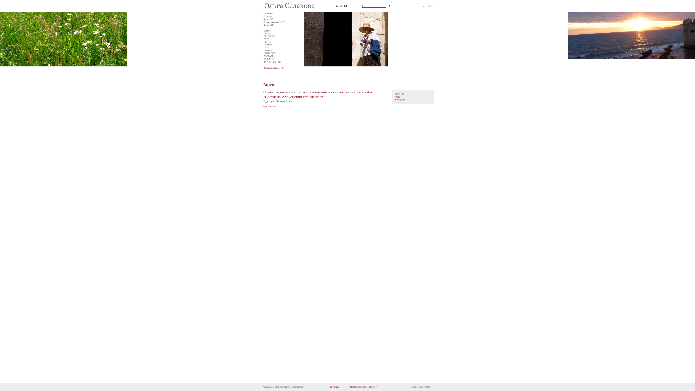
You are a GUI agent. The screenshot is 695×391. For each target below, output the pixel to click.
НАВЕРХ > (335, 387)
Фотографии (400, 99)
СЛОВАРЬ (268, 56)
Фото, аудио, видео (272, 68)
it (430, 6)
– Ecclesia (268, 50)
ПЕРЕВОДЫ (269, 36)
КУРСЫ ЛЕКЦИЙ (272, 62)
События (268, 16)
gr (433, 6)
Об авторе (268, 13)
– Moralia (268, 44)
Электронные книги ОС (274, 22)
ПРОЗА (267, 33)
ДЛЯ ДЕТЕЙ (269, 59)
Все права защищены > (294, 387)
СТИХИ (267, 31)
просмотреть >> (270, 106)
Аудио (397, 97)
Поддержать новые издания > (363, 387)
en (428, 6)
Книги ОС (268, 19)
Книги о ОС (269, 25)
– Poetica (267, 42)
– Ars (266, 47)
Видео (397, 94)
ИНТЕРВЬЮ (269, 53)
